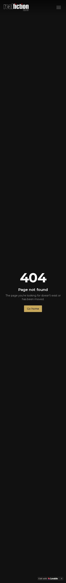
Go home (33, 308)
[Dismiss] (61, 578)
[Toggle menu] (58, 7)
